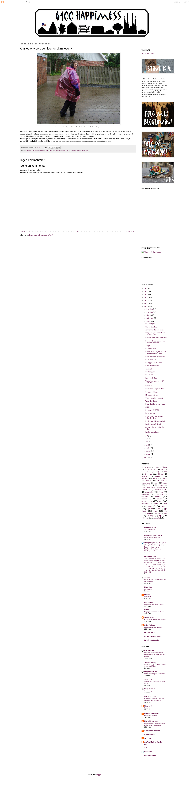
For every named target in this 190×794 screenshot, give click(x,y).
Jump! (147, 346)
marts (148, 448)
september (150, 318)
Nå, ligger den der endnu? (154, 363)
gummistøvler (40, 150)
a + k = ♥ (147, 577)
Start (78, 231)
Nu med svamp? (151, 349)
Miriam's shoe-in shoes (152, 636)
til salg (150, 516)
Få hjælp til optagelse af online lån (154, 674)
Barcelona (151, 469)
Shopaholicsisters (151, 672)
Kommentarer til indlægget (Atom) (41, 235)
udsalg (157, 518)
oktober (148, 315)
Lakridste (148, 386)
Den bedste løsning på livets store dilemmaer (155, 342)
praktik (159, 509)
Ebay (157, 472)
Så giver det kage (151, 392)
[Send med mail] (49, 147)
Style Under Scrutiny (151, 640)
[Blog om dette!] (52, 147)
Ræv (143, 487)
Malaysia (149, 481)
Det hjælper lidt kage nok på (155, 421)
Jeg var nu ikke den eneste (154, 330)
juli (147, 436)
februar (148, 451)
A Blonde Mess (149, 734)
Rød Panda (151, 487)
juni (147, 439)
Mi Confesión (149, 651)
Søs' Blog (147, 738)
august (148, 321)
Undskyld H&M (150, 360)
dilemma (145, 496)
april (147, 445)
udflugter (145, 518)
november (149, 312)
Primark (161, 485)
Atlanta (164, 467)
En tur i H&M (149, 375)
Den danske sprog (147, 471)
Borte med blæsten (152, 366)
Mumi (156, 483)
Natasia (164, 483)
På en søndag (150, 413)
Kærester (147, 708)
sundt (158, 513)
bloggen (160, 494)
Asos (156, 467)
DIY (162, 469)
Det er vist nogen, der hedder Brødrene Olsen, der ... (155, 353)
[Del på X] (54, 147)
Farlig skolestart (151, 378)
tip (160, 516)
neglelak (150, 509)
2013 (146, 300)
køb (47, 150)
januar (148, 454)
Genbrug (148, 474)
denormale (148, 752)
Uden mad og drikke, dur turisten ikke (154, 417)
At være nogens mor (150, 691)
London (164, 478)
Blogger (98, 775)
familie (29, 150)
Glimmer (161, 474)
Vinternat (147, 595)
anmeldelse (149, 492)
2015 (146, 294)
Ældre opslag (130, 231)
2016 (146, 291)
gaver (159, 499)
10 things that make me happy (153, 627)
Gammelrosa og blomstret (154, 389)
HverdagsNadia (150, 528)
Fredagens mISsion (152, 432)
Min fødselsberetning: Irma (152, 537)
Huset (155, 478)
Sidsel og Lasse (150, 662)
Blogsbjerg (148, 587)
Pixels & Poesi (149, 633)
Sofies (146, 610)
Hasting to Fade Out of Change (154, 604)
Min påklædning (60, 150)
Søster (79, 150)
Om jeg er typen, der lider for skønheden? (155, 334)
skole (148, 513)
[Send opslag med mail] (45, 147)
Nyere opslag (25, 231)
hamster (144, 501)
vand (83, 150)
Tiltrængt (148, 369)
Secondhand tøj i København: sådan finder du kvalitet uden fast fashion (154, 654)
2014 (146, 297)
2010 (146, 458)
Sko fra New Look (151, 327)
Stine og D (148, 706)
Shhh (147, 407)
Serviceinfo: (148, 589)
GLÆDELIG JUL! (149, 596)
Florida (165, 471)
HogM (157, 476)
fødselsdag (146, 499)
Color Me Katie (149, 625)
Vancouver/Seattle (161, 490)
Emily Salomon (149, 689)
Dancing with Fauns (151, 714)
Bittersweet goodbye (150, 715)
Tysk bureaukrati (149, 529)
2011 (146, 306)
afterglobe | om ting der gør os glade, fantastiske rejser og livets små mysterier (155, 545)
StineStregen (149, 617)
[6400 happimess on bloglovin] (151, 252)
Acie (146, 748)
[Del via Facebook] (57, 147)
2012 (146, 303)
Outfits (68, 150)
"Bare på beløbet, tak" (152, 731)
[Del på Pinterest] (59, 147)
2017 (146, 288)
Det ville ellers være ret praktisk (156, 338)
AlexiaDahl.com (150, 696)
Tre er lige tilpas (151, 401)
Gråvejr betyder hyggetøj (154, 398)
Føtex (34, 150)
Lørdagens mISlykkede (153, 424)
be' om (160, 492)
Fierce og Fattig (150, 755)
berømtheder (146, 494)
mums (164, 506)
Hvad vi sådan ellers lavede (155, 404)
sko (166, 511)
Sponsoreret (161, 487)
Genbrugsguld (150, 372)
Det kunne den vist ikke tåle (155, 357)
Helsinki (144, 476)
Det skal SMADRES (152, 410)
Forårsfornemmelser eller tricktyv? (155, 619)
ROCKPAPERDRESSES (153, 535)
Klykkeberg (148, 602)
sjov (155, 511)
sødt (165, 513)
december (149, 309)
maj (147, 442)
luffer (50, 150)
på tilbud (73, 150)
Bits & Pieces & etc (151, 721)
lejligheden (145, 503)
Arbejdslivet (146, 467)
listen (156, 503)
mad (165, 503)
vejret (87, 150)
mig (54, 150)
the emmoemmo (150, 556)
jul (151, 501)
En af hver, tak (150, 324)
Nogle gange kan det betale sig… (154, 612)
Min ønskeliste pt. (151, 395)
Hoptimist (145, 478)
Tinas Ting (148, 679)
